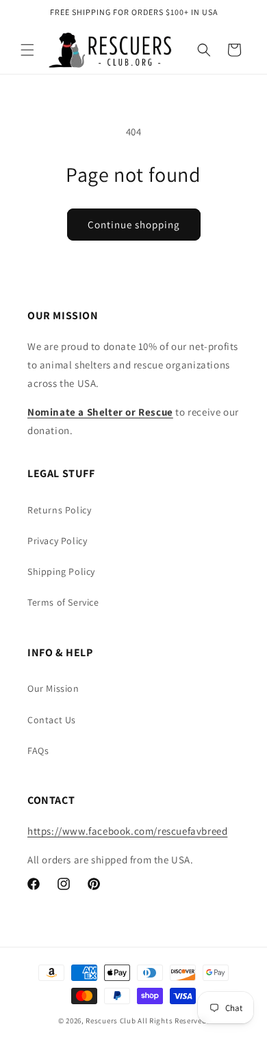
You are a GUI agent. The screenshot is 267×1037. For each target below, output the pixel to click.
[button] (27, 50)
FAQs (38, 750)
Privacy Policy (57, 541)
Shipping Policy (61, 571)
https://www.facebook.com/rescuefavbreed (127, 830)
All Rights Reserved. (173, 1020)
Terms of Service (63, 602)
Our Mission (53, 688)
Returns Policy (59, 510)
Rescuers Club (111, 1020)
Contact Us (51, 720)
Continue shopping (134, 224)
